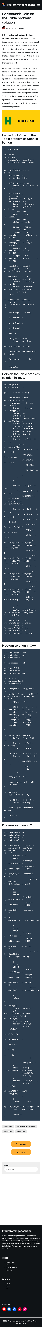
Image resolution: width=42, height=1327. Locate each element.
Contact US (10, 1265)
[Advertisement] (21, 1196)
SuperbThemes (21, 1323)
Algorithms (8, 1126)
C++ (8, 1286)
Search (6, 1165)
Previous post (21, 1144)
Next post (21, 1152)
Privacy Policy (11, 1267)
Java (8, 1283)
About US (10, 1262)
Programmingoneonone (20, 4)
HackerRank (21, 1131)
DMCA (9, 1270)
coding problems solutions (26, 1126)
